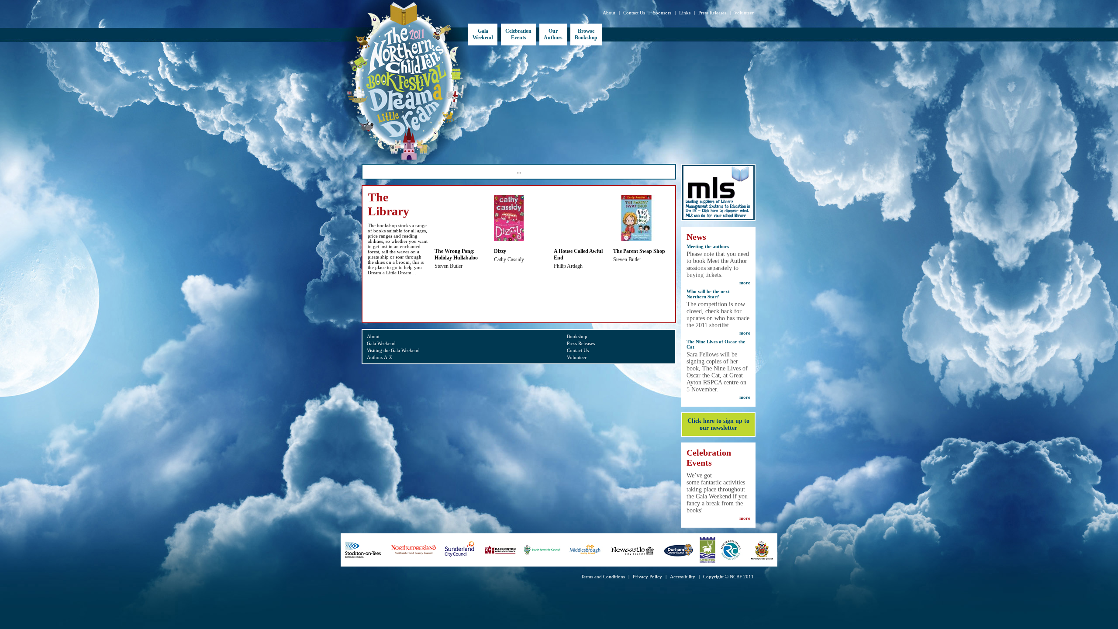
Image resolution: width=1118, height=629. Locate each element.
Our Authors (553, 34)
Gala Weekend (483, 34)
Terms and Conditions (603, 576)
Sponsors (662, 12)
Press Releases (712, 12)
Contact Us (634, 12)
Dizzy (500, 251)
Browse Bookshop (586, 34)
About (609, 12)
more (744, 282)
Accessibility (682, 576)
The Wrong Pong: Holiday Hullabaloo (456, 254)
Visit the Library (394, 302)
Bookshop (577, 336)
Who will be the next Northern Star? (708, 294)
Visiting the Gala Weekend (393, 350)
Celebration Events (518, 34)
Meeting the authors (708, 246)
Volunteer (744, 12)
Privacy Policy (647, 576)
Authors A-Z (379, 357)
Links (684, 12)
